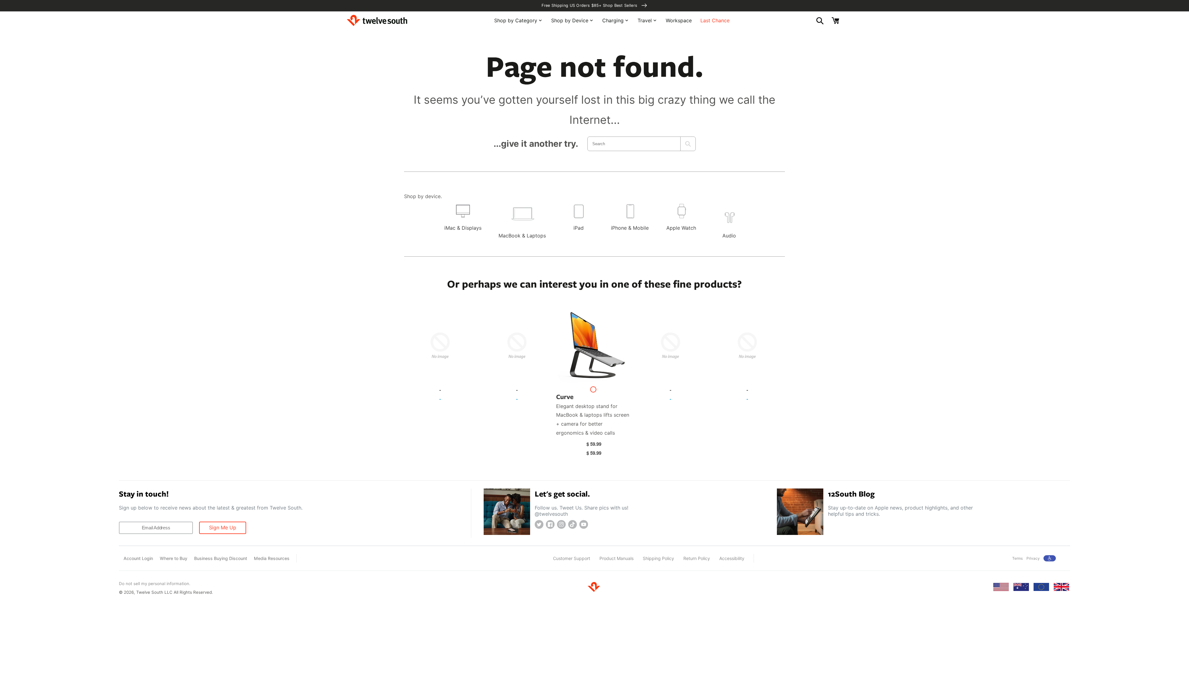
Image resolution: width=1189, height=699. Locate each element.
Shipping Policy (658, 558)
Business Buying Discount (220, 558)
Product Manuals (616, 558)
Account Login (138, 558)
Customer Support (571, 558)
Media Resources (272, 558)
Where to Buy (173, 558)
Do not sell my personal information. (154, 583)
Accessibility (731, 558)
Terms (1017, 558)
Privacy (1033, 558)
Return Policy (696, 558)
